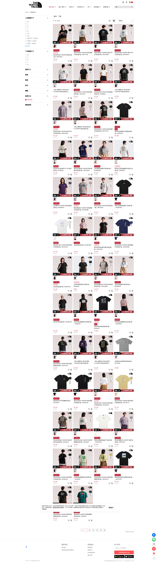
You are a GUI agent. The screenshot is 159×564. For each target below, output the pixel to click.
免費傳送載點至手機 (124, 552)
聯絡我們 (90, 555)
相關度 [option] (121, 20)
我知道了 (111, 507)
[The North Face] (35, 5)
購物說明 (90, 547)
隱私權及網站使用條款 (68, 550)
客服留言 (90, 550)
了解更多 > (44, 509)
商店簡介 (64, 547)
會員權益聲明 (91, 552)
